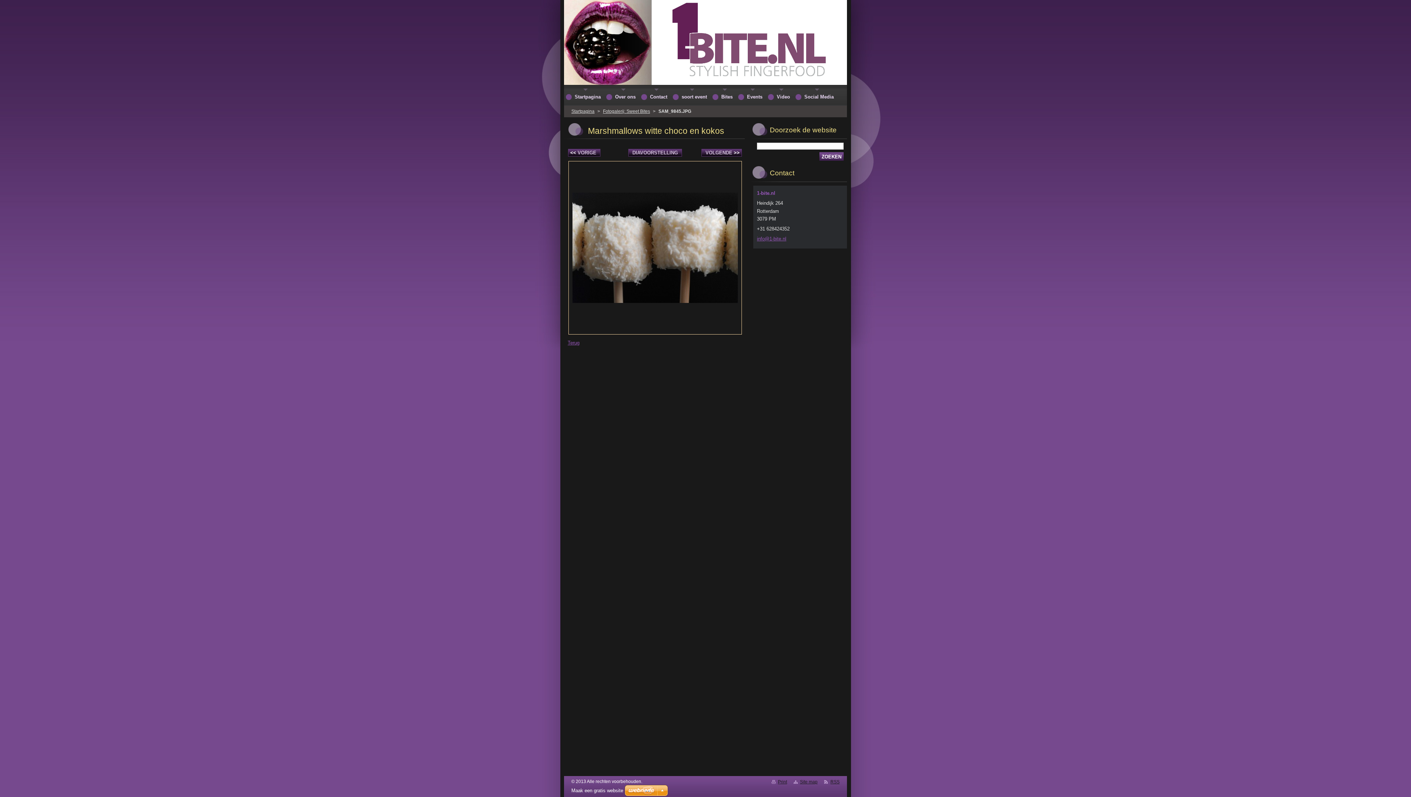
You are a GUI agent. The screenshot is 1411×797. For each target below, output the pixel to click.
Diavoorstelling (655, 153)
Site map (809, 782)
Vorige (583, 153)
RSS (835, 782)
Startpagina (583, 111)
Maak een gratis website (597, 790)
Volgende (723, 153)
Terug (573, 343)
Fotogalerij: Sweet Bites (626, 111)
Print (782, 782)
